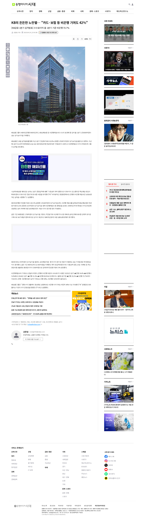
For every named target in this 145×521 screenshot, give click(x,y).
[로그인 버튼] (132, 4)
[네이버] (8, 67)
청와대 (13, 460)
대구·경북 (65, 477)
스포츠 (64, 496)
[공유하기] (77, 38)
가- (82, 39)
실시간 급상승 (125, 184)
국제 (72, 11)
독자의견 (60, 506)
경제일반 (14, 476)
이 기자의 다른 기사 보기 (32, 339)
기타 (63, 484)
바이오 (30, 466)
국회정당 (14, 463)
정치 (31, 11)
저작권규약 (78, 505)
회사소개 (44, 506)
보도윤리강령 (88, 506)
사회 (82, 11)
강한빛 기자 (17, 32)
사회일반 (65, 459)
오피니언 (20, 11)
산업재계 (31, 456)
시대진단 (65, 456)
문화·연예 (65, 493)
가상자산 (48, 463)
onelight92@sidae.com (37, 332)
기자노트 (107, 381)
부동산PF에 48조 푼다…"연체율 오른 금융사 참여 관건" (29, 298)
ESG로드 (84, 466)
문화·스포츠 (94, 11)
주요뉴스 (84, 473)
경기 (63, 466)
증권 (46, 459)
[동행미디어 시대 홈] (23, 4)
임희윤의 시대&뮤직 (111, 120)
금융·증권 (61, 11)
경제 (40, 11)
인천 (63, 481)
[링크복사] (8, 75)
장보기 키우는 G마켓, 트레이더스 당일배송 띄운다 (27, 302)
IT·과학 (30, 470)
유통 (29, 459)
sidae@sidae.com (34, 324)
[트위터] (8, 62)
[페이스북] (8, 58)
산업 (49, 11)
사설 (105, 286)
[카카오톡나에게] (8, 54)
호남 (63, 473)
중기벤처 (31, 463)
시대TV (108, 11)
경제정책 (14, 479)
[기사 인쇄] (73, 38)
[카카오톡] (8, 49)
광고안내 (52, 506)
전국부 (64, 463)
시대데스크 (108, 349)
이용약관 (68, 505)
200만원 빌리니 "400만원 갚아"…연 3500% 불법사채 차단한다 (31, 314)
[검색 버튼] (129, 4)
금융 (46, 456)
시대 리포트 (108, 21)
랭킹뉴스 (84, 477)
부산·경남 (65, 470)
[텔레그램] (8, 71)
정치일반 (14, 467)
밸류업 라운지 (86, 470)
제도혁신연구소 (122, 11)
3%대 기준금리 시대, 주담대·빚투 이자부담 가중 (26, 306)
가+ (90, 39)
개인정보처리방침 (100, 505)
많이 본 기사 (112, 184)
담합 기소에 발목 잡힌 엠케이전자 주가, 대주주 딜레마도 (29, 310)
